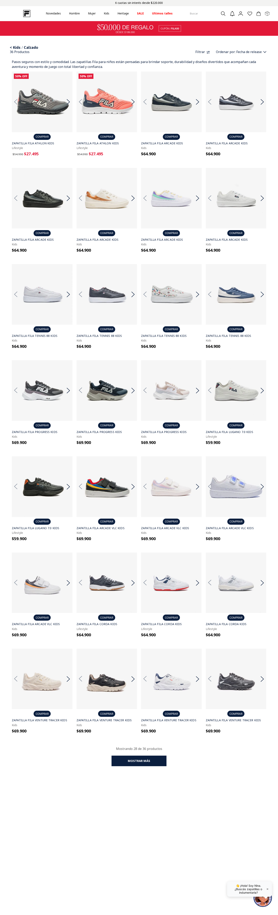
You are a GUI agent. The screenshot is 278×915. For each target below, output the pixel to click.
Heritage (123, 13)
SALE (140, 13)
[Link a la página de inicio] (11, 47)
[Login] (241, 14)
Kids (106, 13)
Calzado (31, 47)
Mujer (92, 13)
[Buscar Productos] (224, 13)
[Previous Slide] (16, 102)
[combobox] (208, 13)
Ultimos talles (162, 13)
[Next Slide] (68, 102)
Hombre (74, 13)
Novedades (53, 13)
